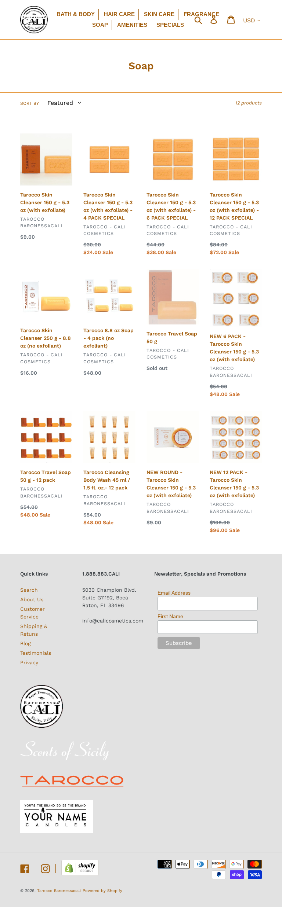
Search (29, 590)
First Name (170, 616)
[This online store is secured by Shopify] (80, 874)
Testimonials (35, 653)
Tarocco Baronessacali (59, 890)
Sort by (29, 103)
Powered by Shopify (102, 890)
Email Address (174, 593)
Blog (25, 643)
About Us (31, 599)
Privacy (29, 662)
